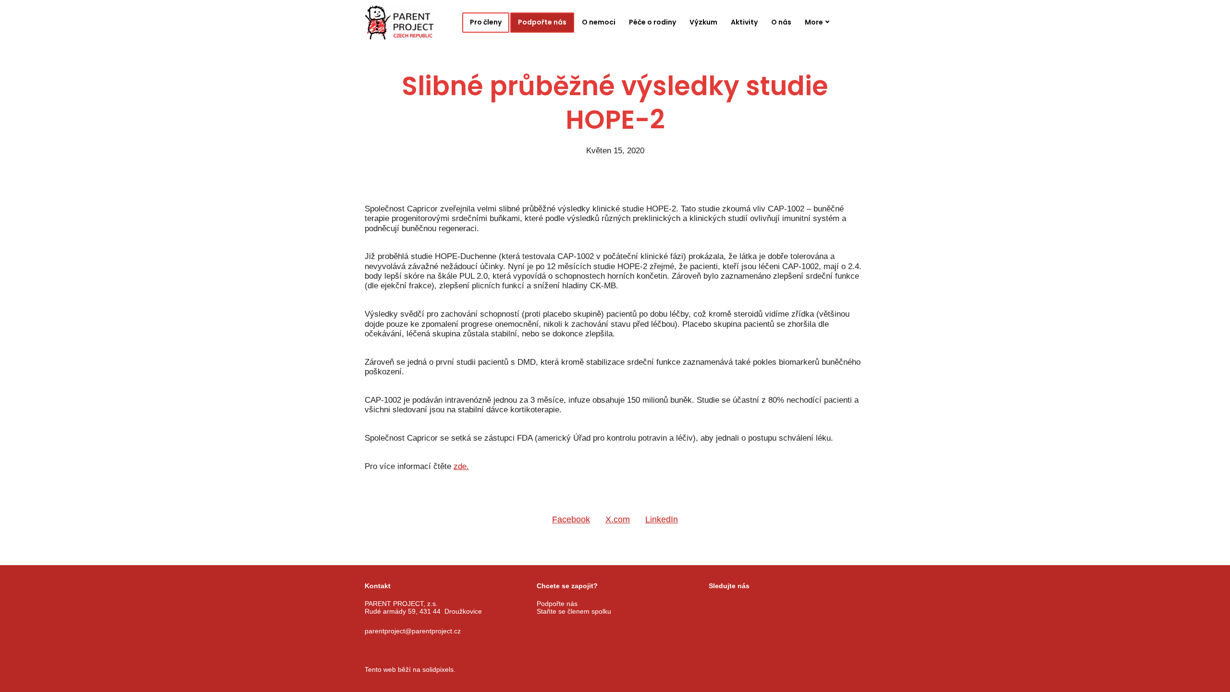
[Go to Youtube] (761, 604)
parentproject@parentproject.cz (413, 631)
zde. (461, 466)
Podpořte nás (557, 603)
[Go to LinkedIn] (785, 604)
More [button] (814, 22)
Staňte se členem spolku (574, 611)
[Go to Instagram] (737, 604)
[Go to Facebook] (713, 604)
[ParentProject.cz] (399, 22)
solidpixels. (438, 669)
